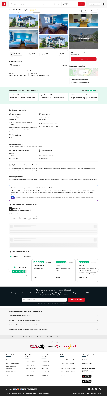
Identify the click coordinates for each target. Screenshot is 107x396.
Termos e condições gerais (13, 393)
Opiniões (8, 375)
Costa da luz (45, 375)
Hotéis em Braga (29, 375)
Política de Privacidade (65, 303)
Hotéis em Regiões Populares (68, 368)
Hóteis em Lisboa (30, 361)
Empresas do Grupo (11, 371)
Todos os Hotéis (64, 375)
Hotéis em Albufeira (30, 372)
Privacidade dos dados (29, 393)
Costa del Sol (45, 361)
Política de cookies (43, 393)
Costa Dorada (45, 372)
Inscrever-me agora (76, 299)
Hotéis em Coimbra (30, 368)
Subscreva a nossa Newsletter (11, 367)
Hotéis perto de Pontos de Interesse (67, 364)
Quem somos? (10, 360)
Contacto (84, 360)
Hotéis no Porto (29, 365)
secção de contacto (89, 168)
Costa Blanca (45, 365)
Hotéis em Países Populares (67, 371)
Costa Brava (45, 368)
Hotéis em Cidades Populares (68, 360)
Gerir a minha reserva (12, 363)
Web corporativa (86, 363)
